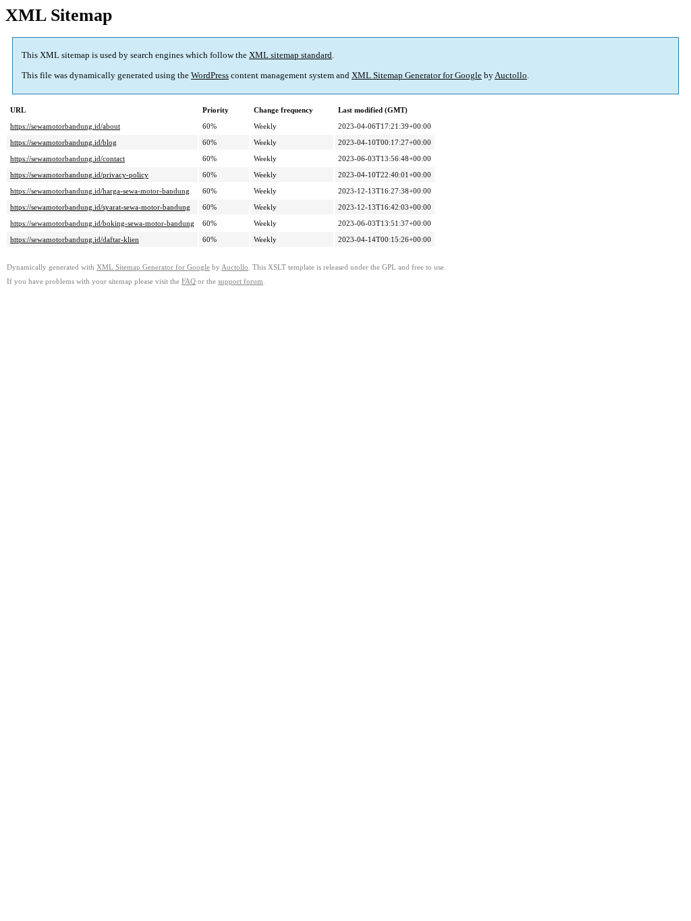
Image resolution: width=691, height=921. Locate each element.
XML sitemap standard (290, 55)
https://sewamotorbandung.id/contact (67, 158)
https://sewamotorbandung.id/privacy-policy (79, 175)
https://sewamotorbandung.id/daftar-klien (74, 239)
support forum (240, 281)
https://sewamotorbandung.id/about (65, 126)
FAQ (189, 281)
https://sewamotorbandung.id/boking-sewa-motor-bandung (102, 223)
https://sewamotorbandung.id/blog (63, 142)
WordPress (210, 75)
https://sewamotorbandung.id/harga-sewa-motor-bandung (100, 191)
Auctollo (511, 75)
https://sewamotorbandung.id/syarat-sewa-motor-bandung (100, 207)
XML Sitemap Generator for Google (417, 75)
